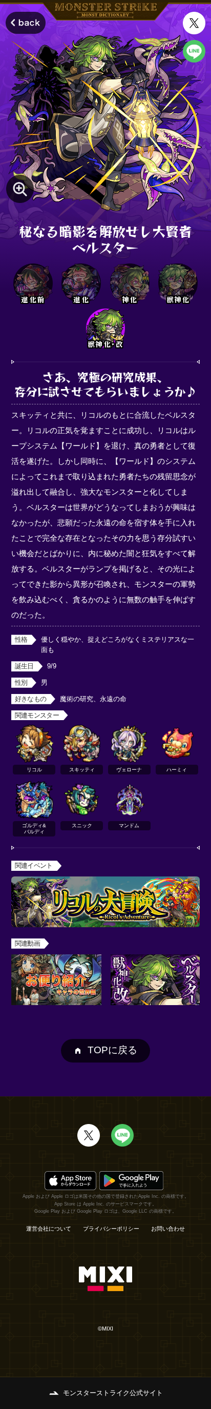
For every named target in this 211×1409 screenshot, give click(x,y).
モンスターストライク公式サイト (113, 1393)
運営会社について (48, 1229)
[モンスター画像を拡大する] (20, 189)
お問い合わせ (168, 1229)
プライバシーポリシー (111, 1229)
